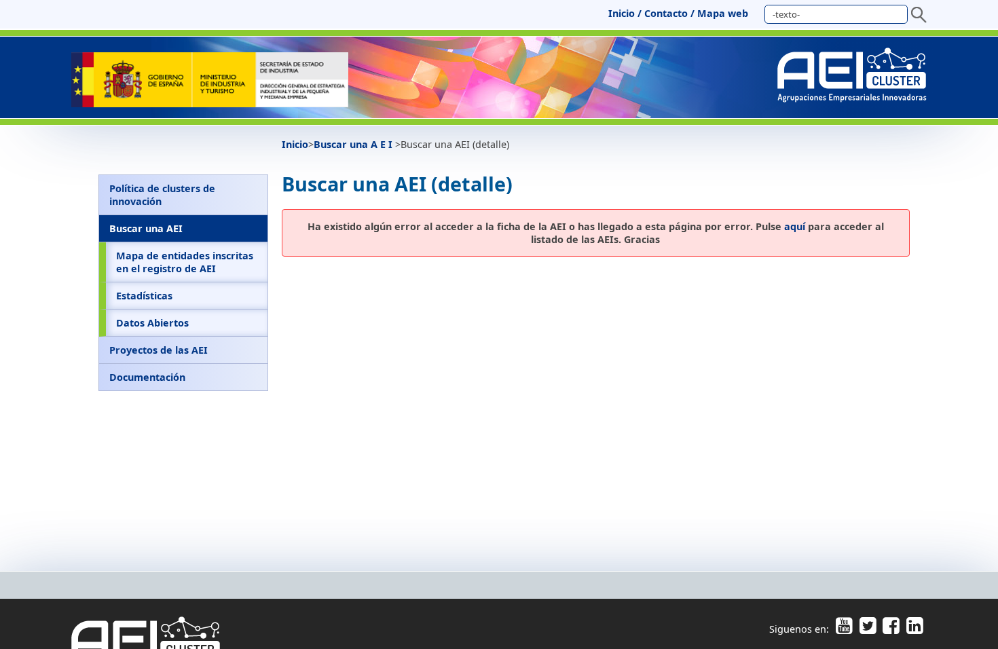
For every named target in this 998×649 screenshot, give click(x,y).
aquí (794, 226)
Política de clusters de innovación (162, 195)
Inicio (621, 13)
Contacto (666, 13)
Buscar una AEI (146, 228)
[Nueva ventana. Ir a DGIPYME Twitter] (867, 629)
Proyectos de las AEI (158, 350)
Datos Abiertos (152, 322)
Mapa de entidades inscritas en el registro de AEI (184, 262)
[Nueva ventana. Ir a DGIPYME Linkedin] (912, 629)
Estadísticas (144, 295)
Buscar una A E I (354, 144)
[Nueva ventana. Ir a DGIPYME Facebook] (891, 629)
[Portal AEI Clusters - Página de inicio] (209, 103)
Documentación (147, 377)
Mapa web (722, 13)
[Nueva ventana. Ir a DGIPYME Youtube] (843, 629)
